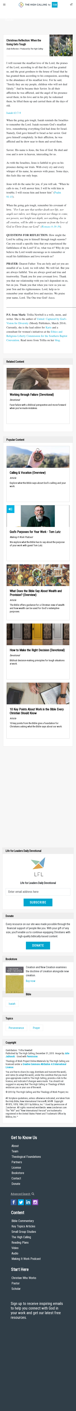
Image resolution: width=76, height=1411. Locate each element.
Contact (16, 1178)
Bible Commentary (22, 1221)
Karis (48, 327)
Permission (32, 1056)
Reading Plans (20, 1242)
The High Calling (21, 1237)
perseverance (16, 1027)
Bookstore (17, 1173)
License (16, 1167)
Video (15, 1248)
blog (57, 340)
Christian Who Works (23, 1278)
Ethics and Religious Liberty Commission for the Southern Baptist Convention (36, 336)
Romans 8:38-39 (51, 226)
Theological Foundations (26, 1157)
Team (14, 1151)
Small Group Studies (23, 1232)
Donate (9, 19)
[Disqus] (38, 798)
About (9, 12)
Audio (14, 1253)
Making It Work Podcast (26, 1259)
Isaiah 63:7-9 (13, 113)
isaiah (12, 1003)
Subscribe (38, 902)
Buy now (30, 980)
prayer (36, 1027)
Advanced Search (21, 1193)
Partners (16, 1162)
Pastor (15, 1283)
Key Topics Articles (23, 1226)
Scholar (16, 1289)
